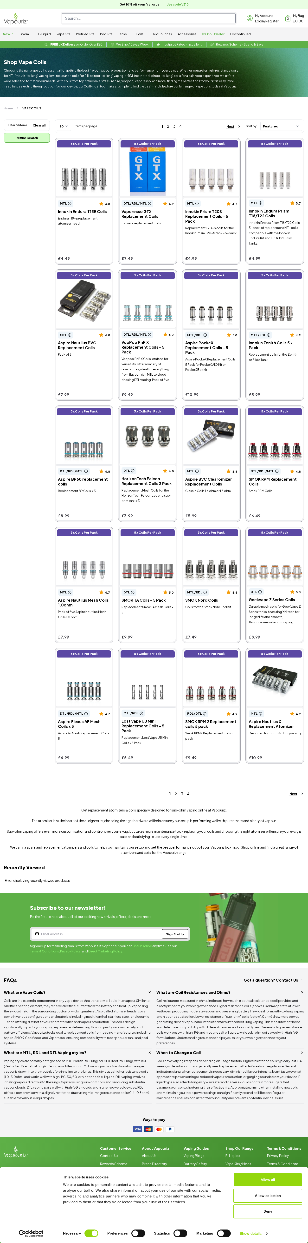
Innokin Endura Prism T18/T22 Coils (273, 144)
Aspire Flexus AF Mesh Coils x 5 (83, 651)
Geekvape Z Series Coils (268, 530)
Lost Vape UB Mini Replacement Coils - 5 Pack (144, 654)
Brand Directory (154, 1164)
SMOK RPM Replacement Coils (274, 409)
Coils (139, 34)
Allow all (268, 1180)
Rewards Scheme (113, 1164)
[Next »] (229, 126)
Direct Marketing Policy (105, 951)
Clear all (39, 125)
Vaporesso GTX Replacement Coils (146, 144)
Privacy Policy (70, 951)
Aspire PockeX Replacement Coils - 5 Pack (208, 276)
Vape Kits (63, 34)
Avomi (25, 34)
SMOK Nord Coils (198, 530)
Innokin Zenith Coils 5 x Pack (271, 273)
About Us (149, 1155)
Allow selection (268, 1196)
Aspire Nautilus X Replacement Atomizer (274, 654)
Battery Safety (195, 1164)
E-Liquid (44, 34)
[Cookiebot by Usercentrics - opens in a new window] (31, 1233)
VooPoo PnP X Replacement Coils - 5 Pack (145, 276)
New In (8, 34)
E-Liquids (232, 1155)
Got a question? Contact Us (271, 980)
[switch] (138, 1233)
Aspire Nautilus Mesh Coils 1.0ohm (79, 533)
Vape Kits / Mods (238, 1164)
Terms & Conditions (44, 951)
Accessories (187, 34)
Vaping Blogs (194, 1155)
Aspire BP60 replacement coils (83, 409)
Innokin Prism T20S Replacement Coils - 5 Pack (207, 144)
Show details (251, 1233)
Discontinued (240, 34)
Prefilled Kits (85, 34)
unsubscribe (142, 946)
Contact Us (109, 1155)
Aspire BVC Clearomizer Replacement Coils (204, 412)
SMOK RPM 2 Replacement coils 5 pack (207, 654)
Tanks (122, 34)
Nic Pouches (162, 34)
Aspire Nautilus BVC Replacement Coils (73, 276)
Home (8, 108)
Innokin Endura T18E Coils (78, 141)
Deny (267, 1211)
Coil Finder (216, 34)
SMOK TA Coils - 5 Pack (140, 530)
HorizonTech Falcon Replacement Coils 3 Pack (143, 412)
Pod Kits (106, 34)
